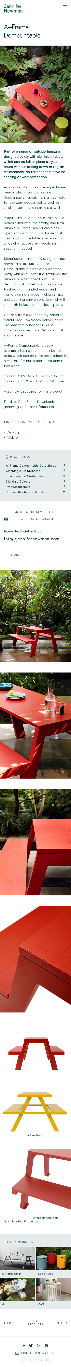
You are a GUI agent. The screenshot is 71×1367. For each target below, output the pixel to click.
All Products (35, 1323)
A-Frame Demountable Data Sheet (35, 465)
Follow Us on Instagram (32, 519)
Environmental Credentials (35, 476)
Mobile (12, 437)
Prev (9, 1323)
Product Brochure (35, 487)
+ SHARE (14, 554)
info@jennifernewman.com (32, 538)
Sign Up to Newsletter (38, 1353)
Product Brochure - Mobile (35, 492)
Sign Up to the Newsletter (33, 512)
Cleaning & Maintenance (35, 471)
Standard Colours (35, 481)
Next (62, 1323)
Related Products (18, 1242)
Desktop (13, 432)
